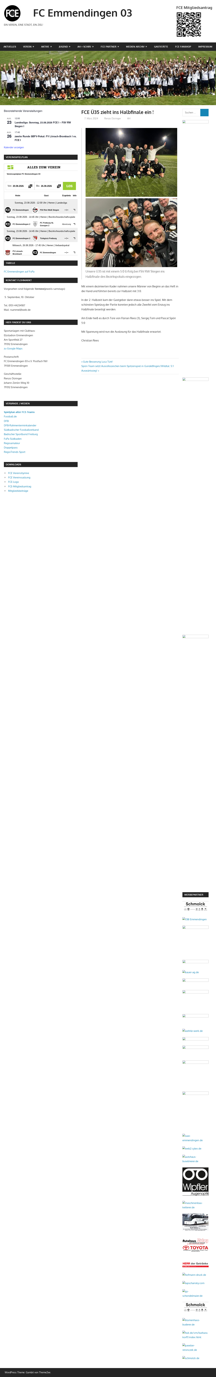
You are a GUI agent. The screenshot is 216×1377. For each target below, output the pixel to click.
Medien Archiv (135, 46)
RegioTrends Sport (14, 452)
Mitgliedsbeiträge (18, 490)
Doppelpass (11, 447)
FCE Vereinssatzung (19, 477)
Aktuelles (10, 46)
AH (128, 118)
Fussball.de (10, 416)
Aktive (45, 46)
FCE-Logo (13, 481)
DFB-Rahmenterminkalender (20, 425)
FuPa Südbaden (13, 438)
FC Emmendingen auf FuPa (19, 271)
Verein (27, 46)
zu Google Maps (13, 348)
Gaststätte (161, 46)
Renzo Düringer (112, 118)
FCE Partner (108, 46)
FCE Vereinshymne (18, 473)
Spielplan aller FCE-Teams (19, 412)
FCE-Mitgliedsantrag (19, 486)
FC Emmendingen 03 (82, 12)
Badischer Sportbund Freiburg (21, 434)
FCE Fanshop (183, 46)
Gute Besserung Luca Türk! (98, 361)
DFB (6, 421)
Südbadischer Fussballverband (21, 429)
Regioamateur (12, 443)
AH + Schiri (84, 46)
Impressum (205, 46)
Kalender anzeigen (14, 147)
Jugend (63, 46)
